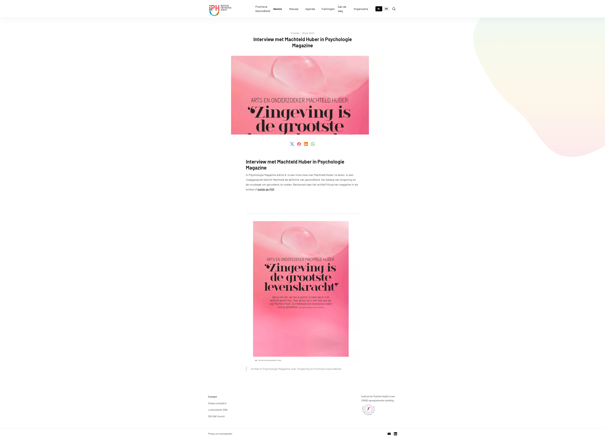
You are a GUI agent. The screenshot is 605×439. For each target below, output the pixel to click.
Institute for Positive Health (220, 10)
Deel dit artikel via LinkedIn (306, 144)
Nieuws (293, 9)
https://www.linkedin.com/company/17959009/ (395, 433)
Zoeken (394, 8)
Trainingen (328, 9)
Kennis (277, 9)
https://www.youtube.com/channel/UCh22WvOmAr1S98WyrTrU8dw (389, 433)
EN (386, 8)
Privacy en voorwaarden (220, 433)
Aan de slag (342, 9)
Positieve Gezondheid (262, 9)
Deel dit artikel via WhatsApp (313, 144)
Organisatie (361, 9)
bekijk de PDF (266, 189)
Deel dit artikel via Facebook (299, 144)
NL (378, 8)
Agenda (310, 9)
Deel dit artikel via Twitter (292, 144)
